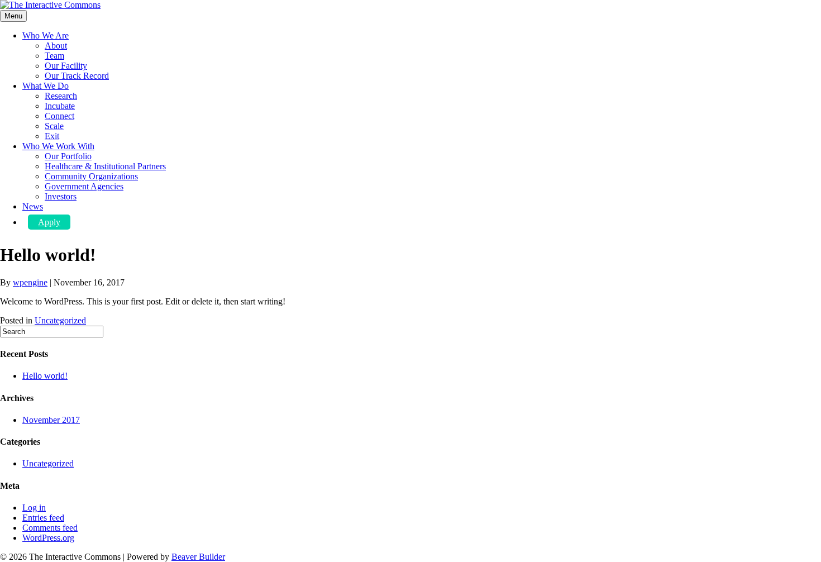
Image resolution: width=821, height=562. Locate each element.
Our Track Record (77, 75)
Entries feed (43, 517)
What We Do (45, 86)
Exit (52, 136)
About (56, 45)
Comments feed (50, 527)
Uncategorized (60, 320)
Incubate (60, 106)
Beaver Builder (198, 556)
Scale (54, 126)
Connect (59, 116)
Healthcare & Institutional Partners (105, 166)
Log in (34, 507)
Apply (49, 222)
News (32, 206)
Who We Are (45, 35)
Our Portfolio (68, 156)
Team (54, 55)
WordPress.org (48, 537)
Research (61, 96)
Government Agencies (84, 186)
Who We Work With (58, 146)
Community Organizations (91, 176)
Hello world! (45, 375)
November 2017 (51, 420)
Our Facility (66, 65)
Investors (61, 196)
